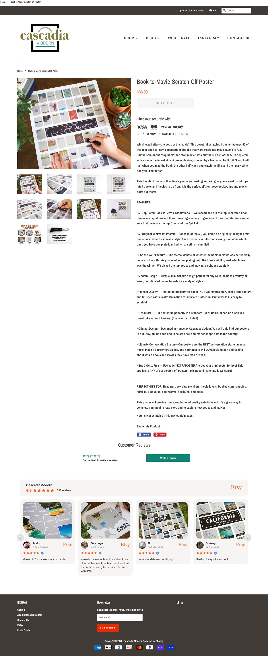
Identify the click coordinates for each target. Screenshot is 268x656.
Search (21, 610)
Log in (181, 10)
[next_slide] (247, 537)
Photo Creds (23, 630)
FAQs (20, 625)
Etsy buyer (41, 543)
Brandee (213, 543)
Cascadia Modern (133, 641)
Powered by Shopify (153, 641)
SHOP (129, 37)
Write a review (168, 458)
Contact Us (239, 37)
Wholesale (179, 37)
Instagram (209, 37)
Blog (152, 37)
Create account (196, 10)
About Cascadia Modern (29, 615)
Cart (215, 10)
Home (2, 1)
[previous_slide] (20, 537)
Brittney (155, 543)
